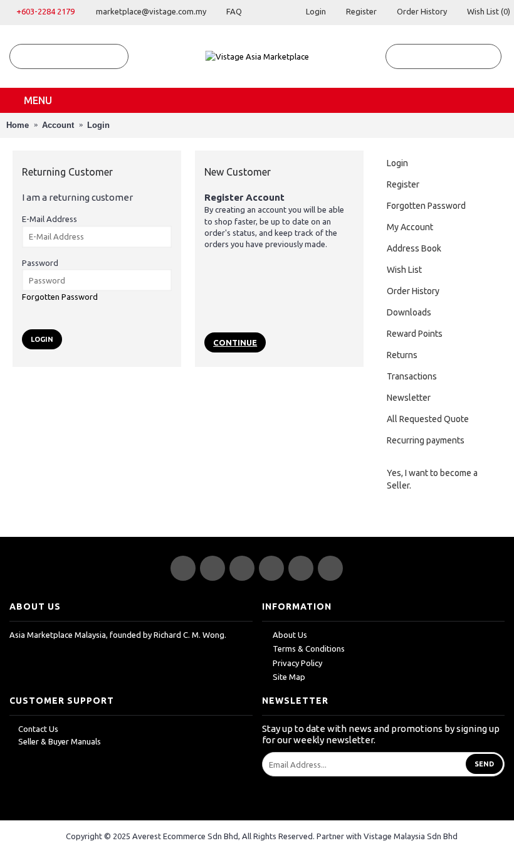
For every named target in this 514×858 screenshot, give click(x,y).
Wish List (404, 270)
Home (17, 125)
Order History (413, 291)
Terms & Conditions (309, 648)
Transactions (412, 376)
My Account (410, 227)
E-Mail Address (49, 218)
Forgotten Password (426, 206)
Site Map (289, 676)
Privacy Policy (297, 663)
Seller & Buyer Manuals (59, 741)
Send (484, 764)
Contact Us (38, 728)
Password (40, 262)
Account (58, 125)
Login (98, 125)
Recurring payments (425, 440)
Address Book (414, 248)
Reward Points (415, 334)
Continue (235, 342)
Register (403, 184)
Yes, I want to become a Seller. (432, 479)
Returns (402, 355)
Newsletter (409, 398)
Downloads (409, 312)
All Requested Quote (428, 419)
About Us (290, 634)
